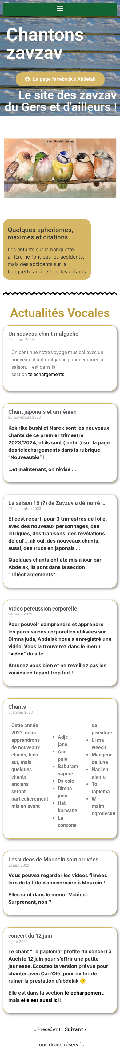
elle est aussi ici (40, 1000)
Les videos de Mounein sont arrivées (53, 859)
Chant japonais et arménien (42, 412)
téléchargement (83, 993)
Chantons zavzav (45, 43)
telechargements (46, 374)
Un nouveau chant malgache (43, 333)
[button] (60, 8)
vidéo (17, 654)
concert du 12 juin (30, 935)
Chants (17, 707)
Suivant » (75, 1029)
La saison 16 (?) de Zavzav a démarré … (56, 503)
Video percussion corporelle (42, 608)
